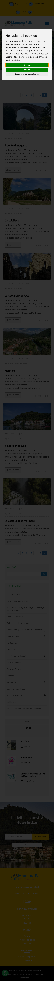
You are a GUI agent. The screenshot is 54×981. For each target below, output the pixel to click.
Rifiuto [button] (27, 69)
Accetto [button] (27, 65)
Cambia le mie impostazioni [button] (27, 74)
